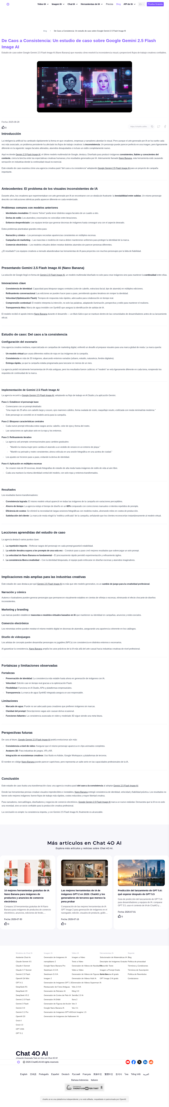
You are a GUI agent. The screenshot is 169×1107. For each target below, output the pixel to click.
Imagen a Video (78, 957)
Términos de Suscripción (138, 970)
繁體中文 (109, 1074)
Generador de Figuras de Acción (57, 1004)
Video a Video (77, 970)
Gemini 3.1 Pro (22, 1012)
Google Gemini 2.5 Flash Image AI (114, 168)
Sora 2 (74, 999)
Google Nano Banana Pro (54, 966)
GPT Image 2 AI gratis (109, 978)
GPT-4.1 (19, 983)
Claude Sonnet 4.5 (23, 961)
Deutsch (65, 1074)
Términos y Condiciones (138, 966)
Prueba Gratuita (155, 4)
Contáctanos (133, 978)
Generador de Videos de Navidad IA (87, 966)
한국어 (119, 1074)
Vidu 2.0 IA (76, 987)
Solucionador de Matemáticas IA (113, 957)
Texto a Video (77, 961)
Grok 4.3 (19, 1025)
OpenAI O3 (20, 1016)
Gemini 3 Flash (22, 1004)
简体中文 (97, 1074)
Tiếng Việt (135, 1074)
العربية (146, 1074)
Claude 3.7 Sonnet (23, 970)
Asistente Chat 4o (23, 957)
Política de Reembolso (137, 974)
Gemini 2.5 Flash (23, 974)
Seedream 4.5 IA (51, 970)
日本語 (33, 1074)
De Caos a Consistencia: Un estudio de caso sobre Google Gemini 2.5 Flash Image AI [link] (90, 31)
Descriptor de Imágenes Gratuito (113, 961)
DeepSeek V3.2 (22, 995)
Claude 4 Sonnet (23, 966)
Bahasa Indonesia (79, 1080)
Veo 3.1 (75, 1008)
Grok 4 (19, 1021)
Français (87, 1074)
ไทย (126, 1074)
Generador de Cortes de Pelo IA (57, 995)
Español (55, 1074)
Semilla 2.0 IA (77, 995)
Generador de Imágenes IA (55, 957)
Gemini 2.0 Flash (23, 999)
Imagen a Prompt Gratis (110, 970)
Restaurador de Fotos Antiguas (57, 987)
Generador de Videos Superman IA (86, 983)
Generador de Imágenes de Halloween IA (61, 1016)
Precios (109, 4)
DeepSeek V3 (21, 991)
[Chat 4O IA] (8, 4)
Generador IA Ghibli (52, 999)
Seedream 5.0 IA (51, 974)
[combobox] (141, 4)
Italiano (94, 1080)
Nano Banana (125, 158)
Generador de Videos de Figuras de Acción (90, 974)
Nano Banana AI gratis (109, 974)
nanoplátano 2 (50, 961)
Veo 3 (74, 1004)
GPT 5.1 (19, 1033)
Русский (76, 1074)
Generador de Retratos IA (54, 991)
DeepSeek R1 (21, 987)
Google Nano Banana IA (54, 1008)
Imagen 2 (48, 978)
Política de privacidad (137, 961)
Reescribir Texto (106, 966)
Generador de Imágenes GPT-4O (58, 1012)
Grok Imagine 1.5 (79, 1012)
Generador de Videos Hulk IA (84, 978)
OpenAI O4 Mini (22, 978)
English (23, 1074)
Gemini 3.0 (20, 1008)
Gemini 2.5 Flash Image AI (28, 154)
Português (44, 1074)
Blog (118, 4)
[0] (3, 127)
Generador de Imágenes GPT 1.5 (58, 983)
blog (45, 31)
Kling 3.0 (75, 991)
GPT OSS (20, 1029)
